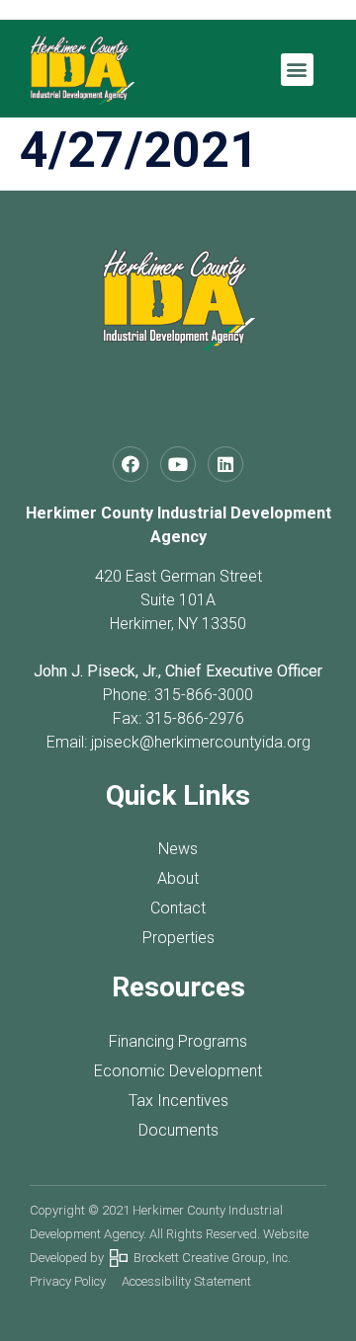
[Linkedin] (225, 464)
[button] (297, 69)
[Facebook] (130, 464)
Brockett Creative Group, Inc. (209, 1257)
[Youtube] (178, 464)
